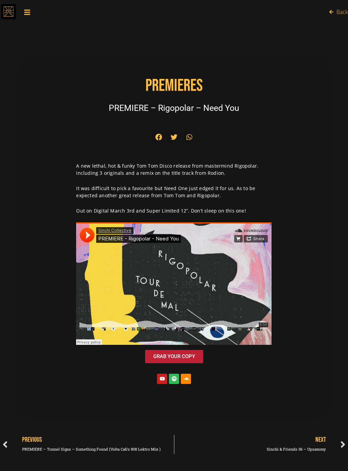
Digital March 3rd (114, 210)
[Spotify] (174, 379)
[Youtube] (162, 379)
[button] (159, 137)
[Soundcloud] (186, 379)
